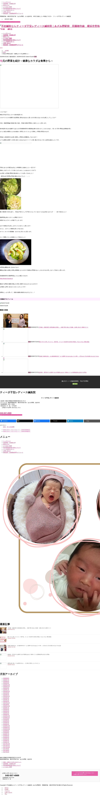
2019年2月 (6, 724)
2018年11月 (6, 727)
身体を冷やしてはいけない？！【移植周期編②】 (17, 429)
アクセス (7, 790)
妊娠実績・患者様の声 (9, 3)
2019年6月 (6, 721)
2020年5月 (6, 709)
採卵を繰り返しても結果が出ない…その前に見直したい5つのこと (24, 663)
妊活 (35, 56)
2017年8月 (6, 750)
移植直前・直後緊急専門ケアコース (13, 13)
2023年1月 (6, 699)
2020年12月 (6, 706)
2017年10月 (6, 747)
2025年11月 (6, 686)
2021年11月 (6, 703)
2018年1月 (6, 742)
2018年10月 (6, 729)
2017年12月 (6, 743)
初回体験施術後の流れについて (12, 8)
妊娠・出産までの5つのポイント (12, 762)
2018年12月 (6, 725)
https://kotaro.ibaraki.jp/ (6, 278)
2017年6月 (6, 752)
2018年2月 (6, 740)
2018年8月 (6, 732)
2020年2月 (6, 714)
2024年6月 (6, 693)
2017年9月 (6, 748)
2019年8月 (6, 719)
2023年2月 (6, 698)
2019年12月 (6, 716)
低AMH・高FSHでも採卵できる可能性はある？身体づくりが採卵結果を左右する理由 (62, 372)
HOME (6, 789)
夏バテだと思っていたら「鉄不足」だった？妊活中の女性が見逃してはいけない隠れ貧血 (64, 341)
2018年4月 (6, 737)
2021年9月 (6, 704)
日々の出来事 (10, 426)
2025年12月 (6, 684)
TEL (6, 794)
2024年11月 (6, 691)
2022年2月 (6, 701)
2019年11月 (6, 717)
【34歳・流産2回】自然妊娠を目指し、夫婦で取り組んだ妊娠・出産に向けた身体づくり (63, 327)
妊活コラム (6, 5)
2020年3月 (6, 712)
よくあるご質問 (7, 7)
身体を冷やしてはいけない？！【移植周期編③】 (17, 431)
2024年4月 (6, 694)
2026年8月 (6, 678)
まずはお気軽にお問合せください (11, 22)
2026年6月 (6, 681)
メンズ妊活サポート (8, 10)
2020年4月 (6, 711)
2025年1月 (6, 689)
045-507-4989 (5, 413)
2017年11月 (6, 745)
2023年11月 (6, 696)
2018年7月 (6, 734)
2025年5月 (6, 688)
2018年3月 (6, 739)
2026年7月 (6, 680)
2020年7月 (6, 707)
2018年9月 (6, 730)
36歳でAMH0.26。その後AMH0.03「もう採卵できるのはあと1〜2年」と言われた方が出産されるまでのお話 (34, 645)
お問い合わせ (7, 11)
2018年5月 (6, 735)
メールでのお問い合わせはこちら (11, 415)
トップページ (7, 2)
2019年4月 (6, 722)
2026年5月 (6, 683)
